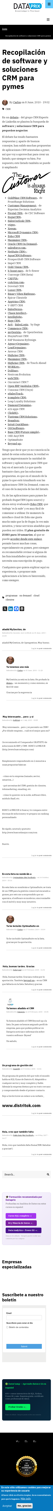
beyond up (29, 980)
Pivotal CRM (15, 213)
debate (14, 117)
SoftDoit (16, 720)
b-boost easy (15, 270)
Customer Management (22, 205)
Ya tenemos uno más (17, 666)
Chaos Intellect (17, 313)
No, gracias (24, 1505)
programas (11, 595)
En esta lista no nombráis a (16, 874)
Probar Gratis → (16, 1407)
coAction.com (16, 282)
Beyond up (14, 443)
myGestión (14, 332)
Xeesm (12, 228)
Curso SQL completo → (20, 1216)
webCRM (13, 378)
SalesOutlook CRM (19, 221)
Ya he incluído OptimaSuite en (22, 926)
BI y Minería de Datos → (20, 1223)
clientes (10, 599)
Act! (10, 324)
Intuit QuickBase (18, 424)
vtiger (11, 224)
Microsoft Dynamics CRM (22, 232)
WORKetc (13, 366)
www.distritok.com (21, 1105)
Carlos (17, 102)
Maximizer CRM (17, 240)
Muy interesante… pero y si (17, 716)
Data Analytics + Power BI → (22, 1230)
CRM (8, 109)
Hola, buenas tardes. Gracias (18, 966)
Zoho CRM (14, 236)
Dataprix (21, 1012)
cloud (36, 595)
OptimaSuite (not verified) (24, 877)
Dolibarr (13, 370)
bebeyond (17, 970)
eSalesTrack (15, 393)
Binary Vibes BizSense (21, 293)
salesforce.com (16, 247)
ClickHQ (13, 413)
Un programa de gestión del (17, 1065)
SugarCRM (14, 217)
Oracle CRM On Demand (22, 244)
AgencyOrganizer (18, 343)
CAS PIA (12, 278)
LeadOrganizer (17, 347)
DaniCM (16, 1069)
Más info (26, 1498)
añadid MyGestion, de (14, 629)
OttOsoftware (16, 428)
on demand (25, 595)
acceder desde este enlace (26, 539)
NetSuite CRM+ (17, 251)
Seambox (13, 420)
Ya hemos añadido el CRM (20, 1008)
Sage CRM (14, 320)
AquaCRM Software (19, 255)
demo (9, 683)
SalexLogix (21, 324)
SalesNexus (15, 309)
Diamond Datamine (19, 405)
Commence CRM (17, 328)
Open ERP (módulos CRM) (23, 386)
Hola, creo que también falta (17, 1131)
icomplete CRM (17, 397)
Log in (34, 648)
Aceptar (7, 1505)
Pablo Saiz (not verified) (23, 1135)
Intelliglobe (15, 317)
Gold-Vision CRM (18, 267)
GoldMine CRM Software (22, 198)
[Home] (27, 7)
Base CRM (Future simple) (23, 432)
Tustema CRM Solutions (22, 416)
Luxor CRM (14, 290)
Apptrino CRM (16, 301)
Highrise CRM (16, 355)
